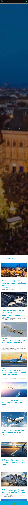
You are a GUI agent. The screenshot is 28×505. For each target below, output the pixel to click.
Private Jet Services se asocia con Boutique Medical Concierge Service (14, 372)
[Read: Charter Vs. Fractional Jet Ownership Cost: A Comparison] (14, 299)
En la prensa (3, 338)
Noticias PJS (6, 338)
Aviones (2, 308)
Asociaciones (3, 368)
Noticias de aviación (6, 308)
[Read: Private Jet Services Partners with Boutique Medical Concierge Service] (14, 359)
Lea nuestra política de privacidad (19, 502)
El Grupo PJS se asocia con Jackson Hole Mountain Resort (13, 402)
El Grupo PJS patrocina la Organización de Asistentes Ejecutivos (13, 462)
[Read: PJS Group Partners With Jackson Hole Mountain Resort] (14, 389)
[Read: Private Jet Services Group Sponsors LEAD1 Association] (14, 419)
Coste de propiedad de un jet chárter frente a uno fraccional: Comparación (13, 313)
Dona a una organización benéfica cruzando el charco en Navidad (14, 283)
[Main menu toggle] (26, 1)
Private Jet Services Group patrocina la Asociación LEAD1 (13, 432)
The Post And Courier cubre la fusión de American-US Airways (13, 343)
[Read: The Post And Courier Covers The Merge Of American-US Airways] (14, 329)
